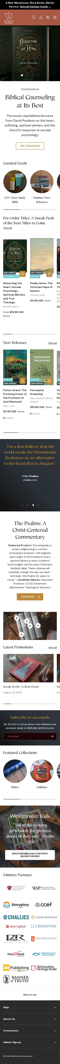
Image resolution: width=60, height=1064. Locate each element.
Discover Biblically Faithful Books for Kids (30, 855)
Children (41, 787)
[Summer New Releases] (42, 181)
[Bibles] (15, 771)
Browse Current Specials (30, 139)
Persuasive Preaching (37, 392)
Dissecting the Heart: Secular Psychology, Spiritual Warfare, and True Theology (14, 293)
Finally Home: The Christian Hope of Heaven (41, 287)
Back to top (30, 994)
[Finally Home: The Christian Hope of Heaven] (42, 256)
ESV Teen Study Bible (15, 200)
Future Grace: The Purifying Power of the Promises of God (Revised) (15, 396)
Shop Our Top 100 (30, 148)
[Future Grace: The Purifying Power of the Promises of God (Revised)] (15, 367)
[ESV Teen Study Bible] (15, 181)
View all (7, 228)
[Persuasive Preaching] (42, 367)
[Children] (42, 771)
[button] (47, 17)
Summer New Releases (41, 200)
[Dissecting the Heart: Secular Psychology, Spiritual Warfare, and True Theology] (15, 256)
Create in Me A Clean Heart (21, 686)
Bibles (15, 787)
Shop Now (27, 596)
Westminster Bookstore (21, 1056)
